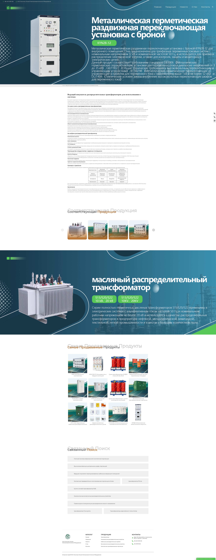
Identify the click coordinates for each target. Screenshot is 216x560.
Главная (63, 85)
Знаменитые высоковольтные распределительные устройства (92, 496)
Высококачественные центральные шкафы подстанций (90, 466)
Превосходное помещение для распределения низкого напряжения (94, 503)
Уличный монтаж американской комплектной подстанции (91, 458)
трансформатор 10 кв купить (82, 511)
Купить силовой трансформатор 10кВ (85, 488)
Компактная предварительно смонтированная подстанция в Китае (94, 481)
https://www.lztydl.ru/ (107, 185)
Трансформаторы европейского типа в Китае (123, 511)
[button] (153, 230)
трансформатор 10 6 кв (135, 481)
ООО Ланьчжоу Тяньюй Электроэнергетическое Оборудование (34, 1)
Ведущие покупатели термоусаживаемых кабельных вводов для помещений (96, 473)
